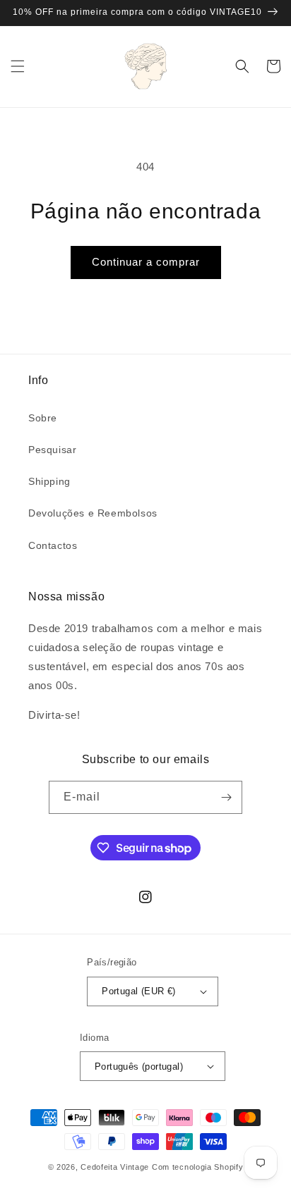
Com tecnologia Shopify (197, 1167)
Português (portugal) (139, 1066)
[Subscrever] (226, 797)
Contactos (52, 545)
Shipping (49, 481)
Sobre (42, 418)
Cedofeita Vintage (115, 1167)
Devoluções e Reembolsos (93, 513)
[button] (17, 66)
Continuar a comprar (146, 262)
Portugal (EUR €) (138, 991)
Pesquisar (52, 449)
